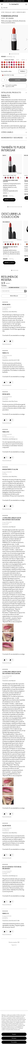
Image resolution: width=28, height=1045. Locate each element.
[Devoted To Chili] (4, 65)
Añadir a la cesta (9, 199)
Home (2, 12)
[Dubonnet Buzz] (4, 67)
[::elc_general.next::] (20, 177)
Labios (14, 12)
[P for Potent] (12, 65)
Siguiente (14, 945)
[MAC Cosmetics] (14, 4)
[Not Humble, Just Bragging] (13, 178)
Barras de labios (21, 12)
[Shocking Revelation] (12, 62)
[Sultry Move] (16, 65)
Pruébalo (22, 71)
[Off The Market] (16, 244)
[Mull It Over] (23, 62)
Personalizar (14, 1042)
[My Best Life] (13, 244)
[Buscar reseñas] (25, 291)
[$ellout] (8, 178)
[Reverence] (23, 65)
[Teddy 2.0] (16, 67)
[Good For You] (8, 244)
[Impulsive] (19, 62)
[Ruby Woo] (27, 178)
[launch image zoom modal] (25, 49)
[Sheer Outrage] (9, 67)
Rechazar (14, 1038)
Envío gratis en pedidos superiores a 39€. (14, 1)
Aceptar (14, 1034)
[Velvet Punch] (14, 65)
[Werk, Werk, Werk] (19, 65)
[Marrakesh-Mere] (2, 67)
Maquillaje (8, 12)
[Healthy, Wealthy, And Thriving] (23, 67)
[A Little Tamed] (2, 62)
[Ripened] (9, 65)
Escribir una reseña (14, 287)
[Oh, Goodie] (18, 178)
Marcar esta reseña (6, 344)
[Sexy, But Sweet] (7, 65)
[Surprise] (16, 178)
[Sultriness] (7, 62)
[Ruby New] (21, 67)
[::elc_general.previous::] (3, 177)
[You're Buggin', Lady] (12, 67)
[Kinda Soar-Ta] (19, 67)
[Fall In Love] (14, 62)
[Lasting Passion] (2, 65)
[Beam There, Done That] (5, 178)
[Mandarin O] (16, 62)
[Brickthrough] (14, 67)
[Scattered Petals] (21, 62)
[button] (8, 628)
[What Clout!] (27, 244)
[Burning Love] (9, 62)
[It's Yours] (10, 178)
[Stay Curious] (21, 65)
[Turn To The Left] (7, 67)
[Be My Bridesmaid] (18, 244)
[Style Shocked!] (4, 62)
